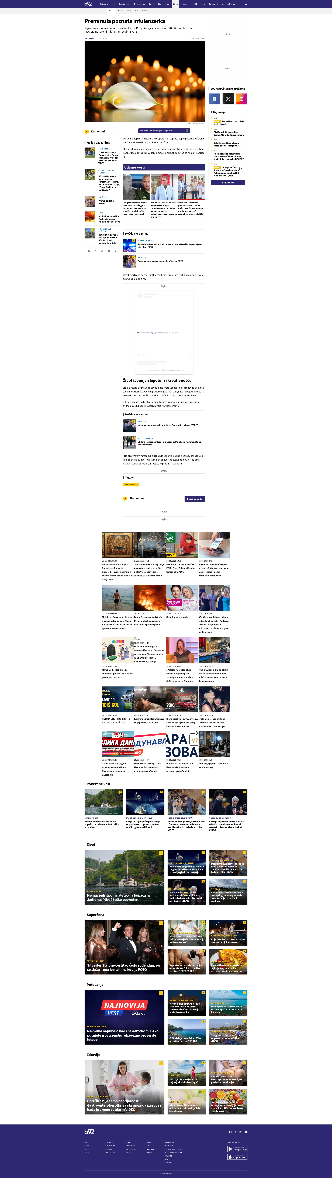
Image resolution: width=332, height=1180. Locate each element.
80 (93, 171)
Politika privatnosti (173, 1152)
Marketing (169, 1142)
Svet (100, 213)
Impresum (169, 1146)
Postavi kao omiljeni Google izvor (156, 130)
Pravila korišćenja (173, 1149)
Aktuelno (90, 38)
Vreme (150, 1152)
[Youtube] (246, 1132)
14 (93, 230)
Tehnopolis (131, 1146)
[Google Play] (237, 1149)
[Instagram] (241, 98)
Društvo (102, 197)
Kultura (108, 1149)
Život (87, 1152)
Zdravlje (109, 1142)
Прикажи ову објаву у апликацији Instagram (157, 333)
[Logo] (88, 4)
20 (93, 213)
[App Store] (237, 1157)
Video (149, 1142)
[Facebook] (214, 98)
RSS (166, 1159)
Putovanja (110, 1146)
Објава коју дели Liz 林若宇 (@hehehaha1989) (164, 370)
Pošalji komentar (195, 499)
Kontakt (168, 1163)
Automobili (131, 1149)
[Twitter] (228, 98)
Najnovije (104, 4)
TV (148, 1146)
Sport (87, 1146)
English (150, 1149)
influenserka (131, 484)
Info (86, 1142)
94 (93, 198)
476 (93, 149)
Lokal (128, 1152)
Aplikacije (169, 1156)
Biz (86, 1149)
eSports (129, 1142)
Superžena (110, 1152)
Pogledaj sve (228, 182)
